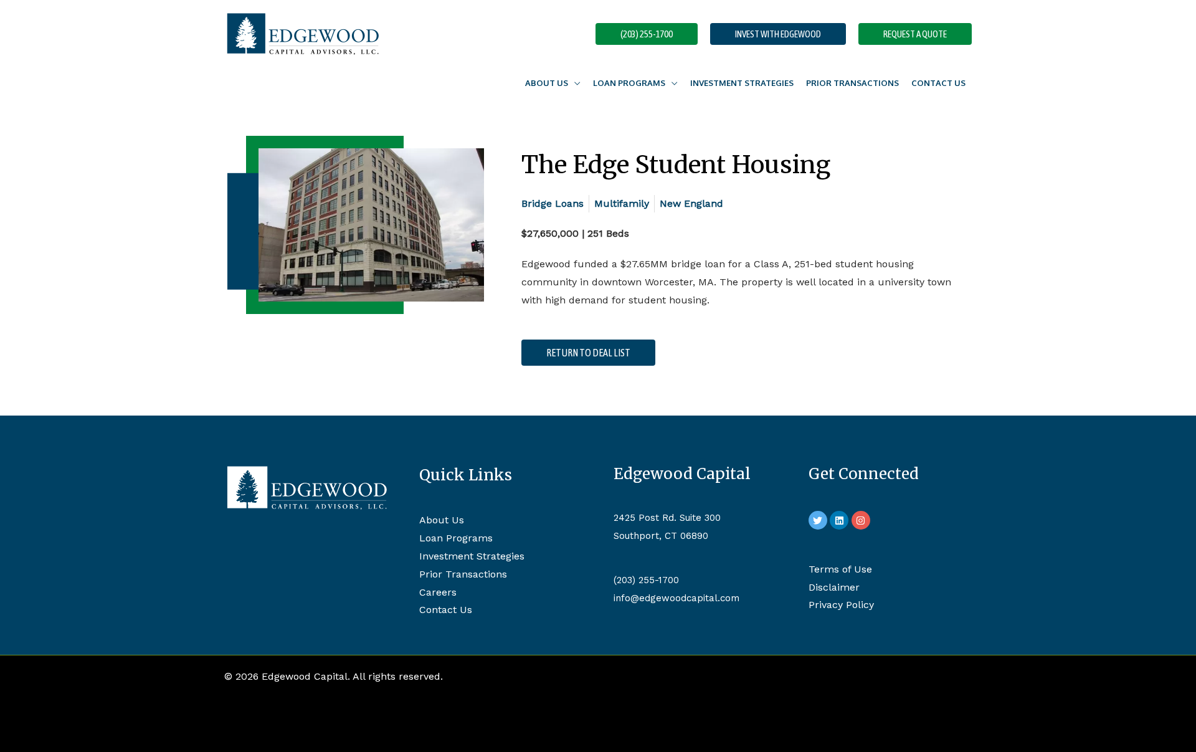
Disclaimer (834, 587)
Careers (438, 592)
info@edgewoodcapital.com (676, 598)
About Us (441, 520)
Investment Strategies (742, 83)
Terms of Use (840, 569)
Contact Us (938, 83)
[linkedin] (841, 520)
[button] (647, 34)
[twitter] (819, 520)
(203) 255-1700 (646, 580)
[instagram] (862, 520)
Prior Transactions (852, 83)
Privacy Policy (841, 605)
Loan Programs (629, 83)
